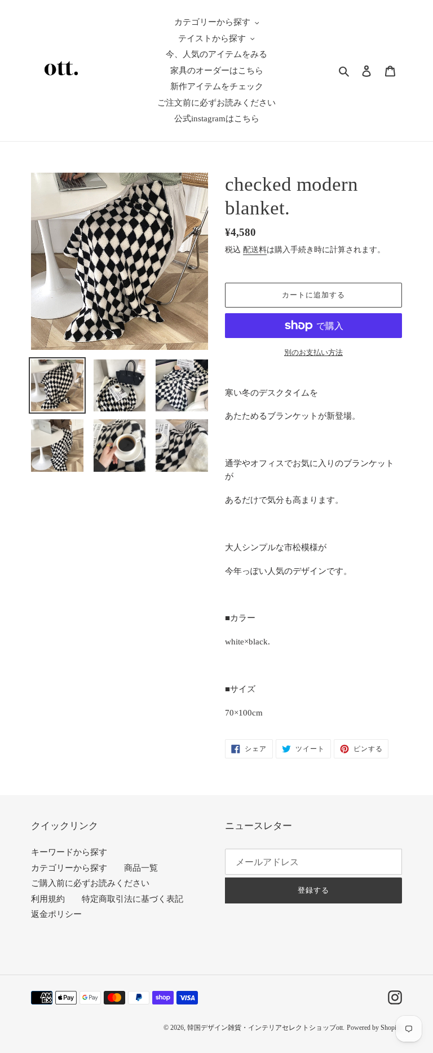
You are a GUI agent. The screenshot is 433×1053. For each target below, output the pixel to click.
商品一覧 (141, 867)
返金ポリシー (56, 914)
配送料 (255, 249)
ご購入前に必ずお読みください (90, 883)
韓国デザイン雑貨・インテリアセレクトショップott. (265, 1028)
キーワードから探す (69, 852)
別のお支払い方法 (313, 352)
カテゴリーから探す (69, 867)
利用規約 (48, 898)
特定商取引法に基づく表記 (132, 898)
